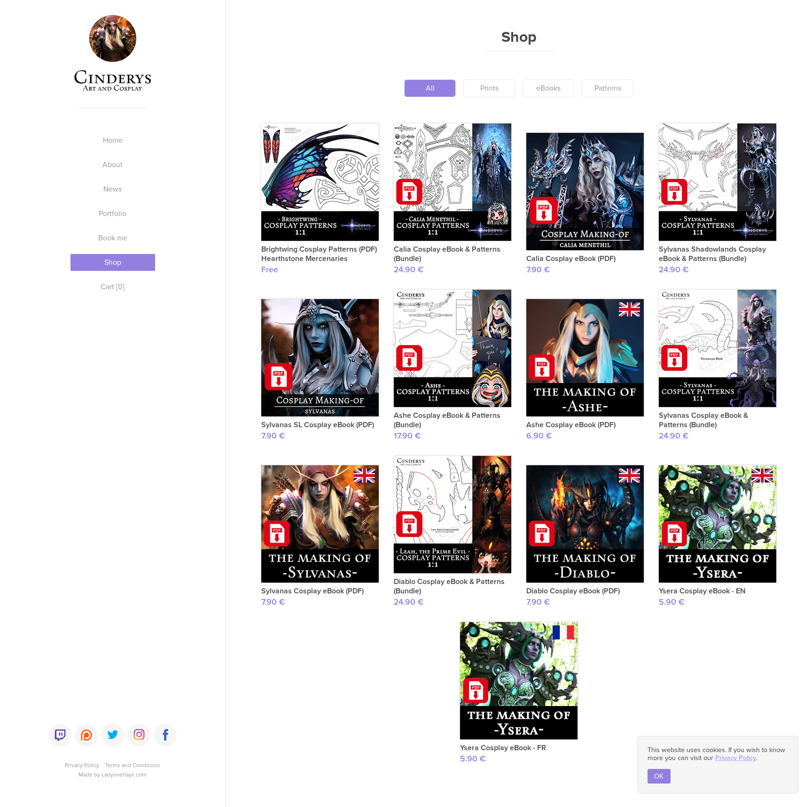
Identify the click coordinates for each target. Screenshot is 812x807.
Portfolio (112, 213)
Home (113, 140)
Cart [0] (113, 287)
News (112, 189)
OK (659, 776)
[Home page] (113, 57)
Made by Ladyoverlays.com (112, 774)
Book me (112, 238)
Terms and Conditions (132, 765)
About (112, 164)
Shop (112, 262)
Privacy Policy (82, 765)
